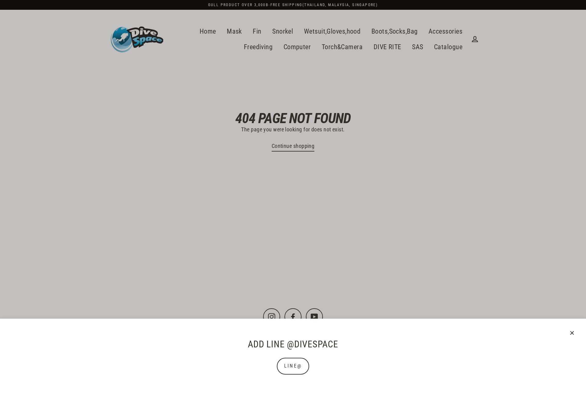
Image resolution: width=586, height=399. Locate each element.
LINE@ (293, 366)
